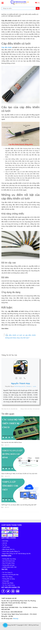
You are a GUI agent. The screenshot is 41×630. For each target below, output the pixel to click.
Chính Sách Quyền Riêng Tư (11, 551)
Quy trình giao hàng (8, 563)
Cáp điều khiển (6, 47)
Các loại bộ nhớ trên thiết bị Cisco (11, 442)
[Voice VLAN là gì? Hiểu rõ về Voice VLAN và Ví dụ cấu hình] (20, 459)
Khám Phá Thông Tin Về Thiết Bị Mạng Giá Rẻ (16, 553)
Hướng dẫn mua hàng (9, 559)
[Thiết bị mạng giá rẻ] (20, 2)
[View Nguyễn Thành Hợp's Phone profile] (24, 378)
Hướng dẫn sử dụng (8, 579)
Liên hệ (4, 543)
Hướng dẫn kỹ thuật (8, 565)
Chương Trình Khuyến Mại (10, 574)
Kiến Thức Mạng (7, 576)
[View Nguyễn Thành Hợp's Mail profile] (20, 378)
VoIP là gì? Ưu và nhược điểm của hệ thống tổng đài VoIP (18, 505)
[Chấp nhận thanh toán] (9, 531)
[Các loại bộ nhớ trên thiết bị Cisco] (20, 428)
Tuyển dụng (6, 547)
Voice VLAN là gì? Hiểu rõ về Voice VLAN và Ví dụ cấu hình (19, 473)
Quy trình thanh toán (8, 561)
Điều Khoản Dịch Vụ (8, 549)
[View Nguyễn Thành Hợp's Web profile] (16, 378)
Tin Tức (4, 545)
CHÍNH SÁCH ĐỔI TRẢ (9, 567)
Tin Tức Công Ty (7, 572)
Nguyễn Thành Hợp (20, 383)
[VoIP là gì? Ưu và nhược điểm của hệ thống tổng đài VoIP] (20, 491)
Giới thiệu (5, 541)
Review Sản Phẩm (7, 583)
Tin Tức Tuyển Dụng (8, 585)
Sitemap (15, 618)
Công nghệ (5, 581)
